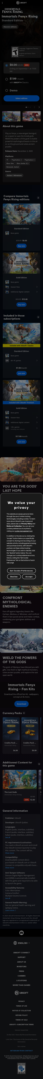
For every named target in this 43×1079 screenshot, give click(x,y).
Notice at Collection (14, 526)
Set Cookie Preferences (21, 571)
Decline (14, 577)
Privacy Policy (26, 524)
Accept (29, 577)
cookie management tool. (24, 531)
